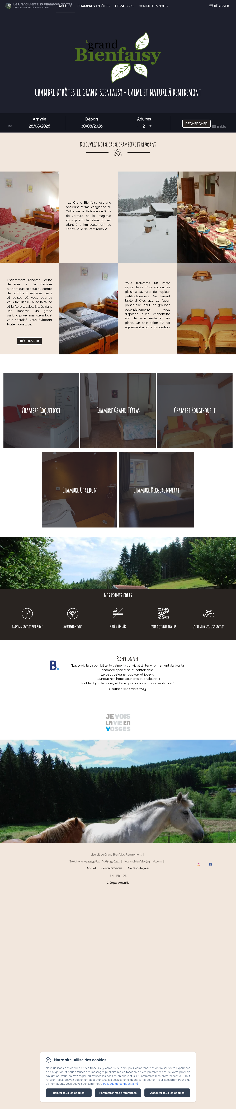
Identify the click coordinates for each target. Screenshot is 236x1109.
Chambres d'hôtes (94, 6)
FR (118, 875)
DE (124, 875)
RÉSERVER (221, 6)
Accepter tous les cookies (167, 1093)
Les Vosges (124, 6)
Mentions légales (138, 868)
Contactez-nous (153, 6)
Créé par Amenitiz (118, 882)
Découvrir (29, 341)
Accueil (65, 6)
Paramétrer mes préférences (118, 1093)
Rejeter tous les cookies (68, 1093)
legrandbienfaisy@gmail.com (143, 861)
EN (112, 875)
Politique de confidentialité (120, 1083)
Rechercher (196, 123)
